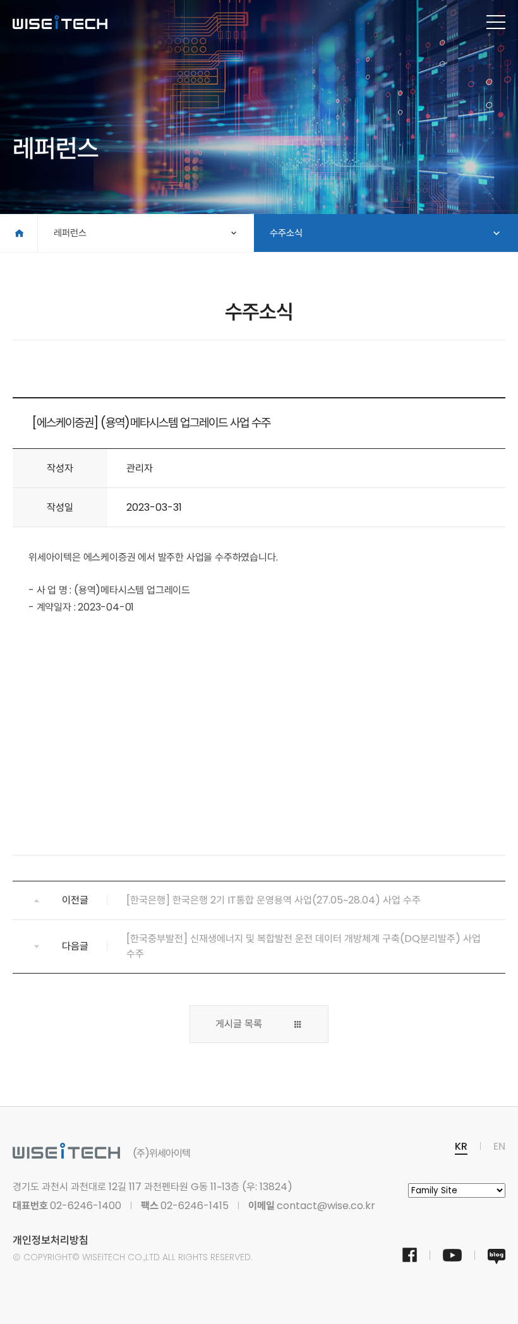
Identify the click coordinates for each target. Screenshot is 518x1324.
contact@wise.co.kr (326, 1205)
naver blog (496, 1256)
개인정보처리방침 (50, 1240)
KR (461, 1146)
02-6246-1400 (85, 1205)
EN (499, 1146)
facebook (409, 1255)
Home (18, 233)
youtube (452, 1256)
